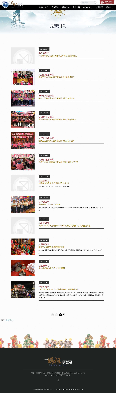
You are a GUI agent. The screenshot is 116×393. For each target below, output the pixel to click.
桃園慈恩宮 (44, 181)
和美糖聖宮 (44, 53)
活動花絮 (65, 7)
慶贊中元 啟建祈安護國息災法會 (51, 247)
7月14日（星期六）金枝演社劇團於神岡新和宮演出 (59, 289)
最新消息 (55, 7)
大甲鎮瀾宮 (44, 202)
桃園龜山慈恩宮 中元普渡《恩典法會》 (54, 183)
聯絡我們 (109, 7)
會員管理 (99, 7)
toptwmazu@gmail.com (76, 373)
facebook (58, 380)
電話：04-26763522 (38, 373)
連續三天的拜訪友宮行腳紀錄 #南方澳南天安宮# (58, 162)
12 (64, 315)
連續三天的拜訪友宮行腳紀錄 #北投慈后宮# (56, 98)
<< (53, 315)
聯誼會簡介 (43, 7)
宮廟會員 (76, 7)
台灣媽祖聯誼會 (12, 5)
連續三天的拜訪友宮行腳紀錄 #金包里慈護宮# (57, 120)
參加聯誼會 (87, 7)
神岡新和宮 (44, 223)
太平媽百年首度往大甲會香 (49, 204)
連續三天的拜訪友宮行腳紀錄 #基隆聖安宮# (56, 141)
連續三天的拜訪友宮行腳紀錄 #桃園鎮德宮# (56, 77)
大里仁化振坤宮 (46, 74)
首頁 (2, 320)
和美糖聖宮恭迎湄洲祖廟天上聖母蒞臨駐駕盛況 (58, 56)
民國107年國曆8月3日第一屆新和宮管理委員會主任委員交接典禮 (64, 226)
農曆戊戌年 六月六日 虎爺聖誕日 (52, 268)
